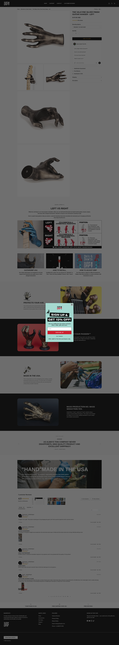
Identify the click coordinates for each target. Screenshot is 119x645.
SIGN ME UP (59, 332)
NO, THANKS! (59, 336)
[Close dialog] (72, 305)
